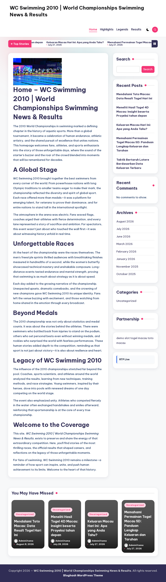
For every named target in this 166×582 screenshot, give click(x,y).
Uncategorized (126, 301)
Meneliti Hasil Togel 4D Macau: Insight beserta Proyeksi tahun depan (132, 111)
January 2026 (125, 259)
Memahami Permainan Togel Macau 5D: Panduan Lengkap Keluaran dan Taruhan (135, 144)
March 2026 (124, 244)
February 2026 (126, 251)
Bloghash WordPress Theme (83, 575)
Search (123, 59)
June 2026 (123, 236)
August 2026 (125, 221)
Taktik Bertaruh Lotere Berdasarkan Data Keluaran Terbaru (132, 164)
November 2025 (127, 266)
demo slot (123, 338)
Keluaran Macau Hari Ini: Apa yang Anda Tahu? (64, 42)
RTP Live (124, 359)
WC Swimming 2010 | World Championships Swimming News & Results (77, 11)
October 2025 (126, 274)
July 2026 (122, 229)
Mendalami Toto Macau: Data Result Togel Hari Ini (134, 96)
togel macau (138, 338)
